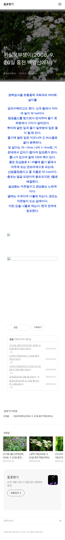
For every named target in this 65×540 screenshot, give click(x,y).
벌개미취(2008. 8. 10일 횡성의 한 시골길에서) (24, 382)
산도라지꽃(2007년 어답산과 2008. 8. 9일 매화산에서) (25, 368)
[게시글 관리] (25, 327)
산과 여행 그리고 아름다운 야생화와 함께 (24, 484)
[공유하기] (21, 327)
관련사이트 (9, 520)
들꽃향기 (9, 4)
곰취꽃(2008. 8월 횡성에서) (22, 376)
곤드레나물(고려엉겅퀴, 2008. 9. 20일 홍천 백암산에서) (25, 347)
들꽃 (12, 339)
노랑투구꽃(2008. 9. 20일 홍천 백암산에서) (24, 357)
